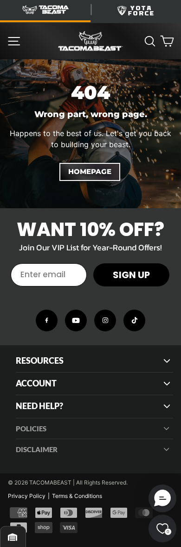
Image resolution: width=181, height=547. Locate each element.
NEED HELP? (39, 406)
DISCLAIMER (37, 449)
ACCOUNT (36, 383)
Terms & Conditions (77, 495)
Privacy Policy (26, 495)
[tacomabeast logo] (90, 41)
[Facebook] (47, 320)
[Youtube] (76, 320)
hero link (13, 64)
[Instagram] (105, 320)
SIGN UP (131, 274)
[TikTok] (134, 320)
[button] (162, 498)
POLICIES (31, 428)
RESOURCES (40, 361)
